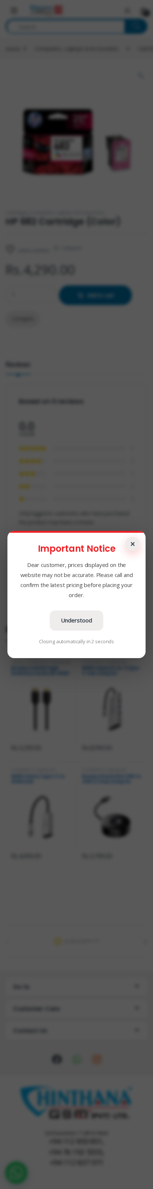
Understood (76, 620)
